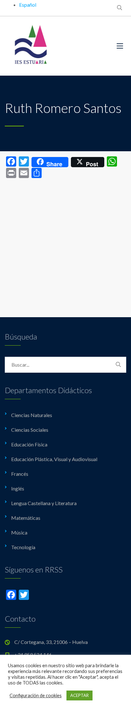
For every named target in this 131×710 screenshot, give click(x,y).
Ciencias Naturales (31, 415)
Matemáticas (25, 518)
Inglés (17, 488)
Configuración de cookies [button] (36, 695)
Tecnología (23, 547)
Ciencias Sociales (29, 430)
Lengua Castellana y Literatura (44, 503)
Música (19, 532)
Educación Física (29, 444)
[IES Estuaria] (56, 46)
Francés (19, 474)
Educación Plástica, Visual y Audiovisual (54, 459)
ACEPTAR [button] (79, 695)
